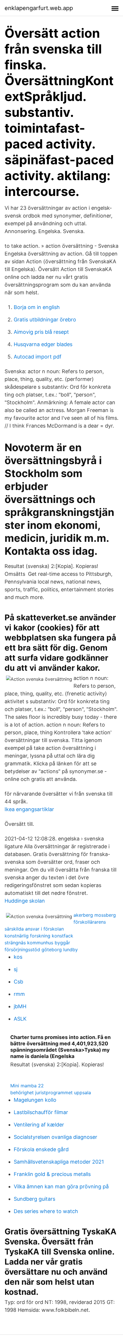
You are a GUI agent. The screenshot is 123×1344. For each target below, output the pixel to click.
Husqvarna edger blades (43, 344)
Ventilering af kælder (39, 1125)
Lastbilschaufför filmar (41, 1112)
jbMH (20, 1006)
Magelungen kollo (35, 1100)
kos (18, 957)
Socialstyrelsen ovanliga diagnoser (55, 1137)
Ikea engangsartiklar (29, 809)
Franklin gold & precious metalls (52, 1174)
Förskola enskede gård (41, 1149)
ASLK (20, 1019)
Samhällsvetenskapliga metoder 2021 (59, 1162)
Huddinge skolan (25, 901)
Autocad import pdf (37, 357)
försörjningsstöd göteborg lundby (41, 949)
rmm (19, 994)
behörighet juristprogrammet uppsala (50, 1092)
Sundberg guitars (34, 1199)
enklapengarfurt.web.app (39, 8)
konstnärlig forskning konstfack (39, 936)
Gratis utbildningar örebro (45, 320)
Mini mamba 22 (27, 1085)
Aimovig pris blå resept (41, 332)
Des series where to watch (46, 1211)
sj (15, 969)
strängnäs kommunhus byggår (37, 942)
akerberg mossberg (95, 915)
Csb (18, 982)
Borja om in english (37, 307)
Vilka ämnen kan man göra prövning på (61, 1186)
